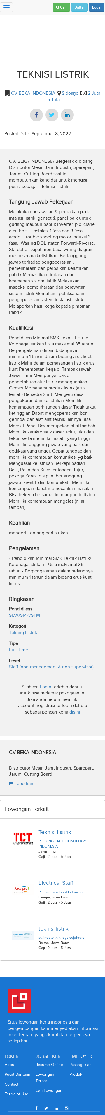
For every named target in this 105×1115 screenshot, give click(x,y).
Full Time (18, 649)
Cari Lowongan (49, 1090)
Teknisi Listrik (54, 832)
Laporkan (23, 783)
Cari (63, 7)
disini (74, 711)
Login (96, 7)
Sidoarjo (70, 93)
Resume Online (49, 1065)
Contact (11, 1084)
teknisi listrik (53, 929)
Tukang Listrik (23, 632)
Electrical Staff (55, 883)
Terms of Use (16, 1094)
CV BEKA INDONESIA (32, 93)
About (10, 1065)
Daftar (79, 7)
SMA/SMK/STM (24, 615)
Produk (75, 1074)
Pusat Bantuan (17, 1074)
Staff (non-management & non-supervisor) (51, 666)
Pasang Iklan (80, 1065)
